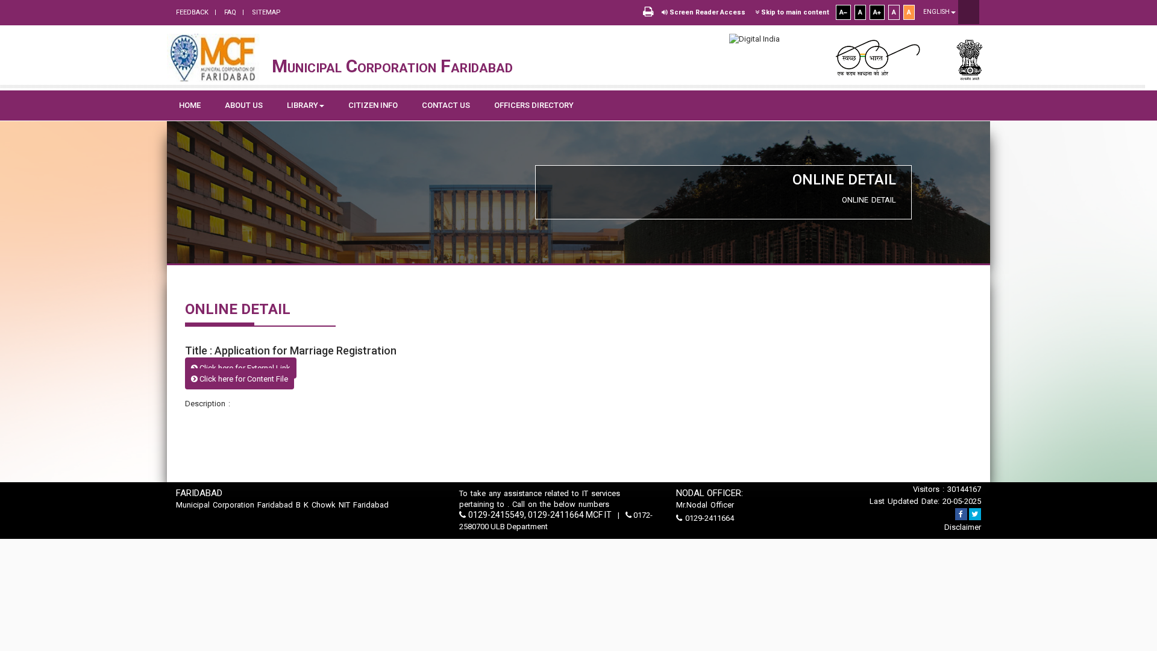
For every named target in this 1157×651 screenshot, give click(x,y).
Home (190, 105)
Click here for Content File (243, 378)
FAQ (229, 12)
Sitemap (265, 12)
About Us (244, 105)
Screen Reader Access (706, 12)
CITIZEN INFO (373, 105)
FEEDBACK (192, 12)
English (937, 11)
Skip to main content (794, 12)
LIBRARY (302, 105)
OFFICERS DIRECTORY (534, 105)
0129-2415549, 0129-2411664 (526, 515)
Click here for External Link (244, 368)
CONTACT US (446, 105)
